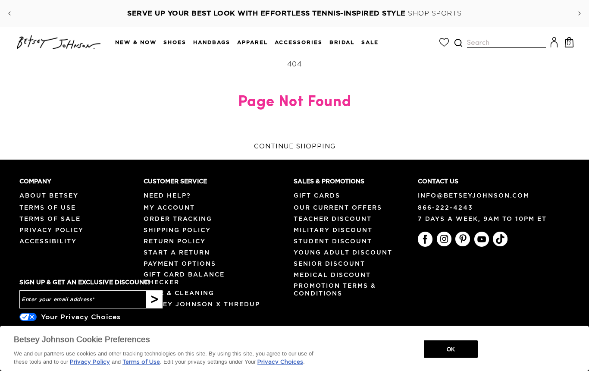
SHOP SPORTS (435, 13)
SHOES (174, 42)
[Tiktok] (500, 239)
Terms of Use (47, 207)
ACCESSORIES (299, 42)
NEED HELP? (167, 195)
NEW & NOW (136, 42)
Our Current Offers (338, 207)
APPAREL (252, 42)
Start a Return (177, 252)
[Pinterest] (462, 239)
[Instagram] (444, 239)
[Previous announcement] (9, 13)
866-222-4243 (445, 207)
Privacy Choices (280, 362)
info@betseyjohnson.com (473, 195)
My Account (169, 207)
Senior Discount (329, 263)
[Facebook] (425, 239)
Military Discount (333, 230)
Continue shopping (294, 146)
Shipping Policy (177, 230)
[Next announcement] (579, 13)
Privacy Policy (51, 230)
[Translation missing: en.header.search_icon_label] (458, 42)
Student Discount (333, 241)
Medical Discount (332, 275)
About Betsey (48, 195)
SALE (370, 42)
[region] (294, 348)
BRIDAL (341, 42)
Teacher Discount (333, 219)
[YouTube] (481, 239)
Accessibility (48, 241)
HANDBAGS (211, 42)
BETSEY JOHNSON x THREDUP (202, 304)
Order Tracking (178, 219)
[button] (132, 42)
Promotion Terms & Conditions (335, 289)
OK (451, 348)
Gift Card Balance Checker (184, 278)
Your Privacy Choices (81, 316)
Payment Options (180, 263)
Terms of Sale (50, 219)
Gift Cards (317, 195)
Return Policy (175, 241)
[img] (458, 43)
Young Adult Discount (343, 252)
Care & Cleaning (179, 293)
